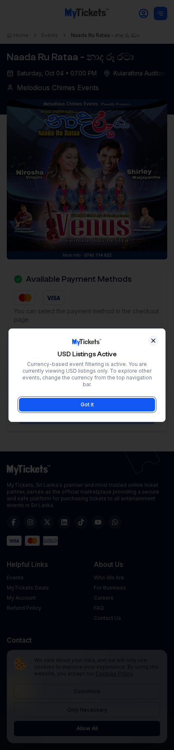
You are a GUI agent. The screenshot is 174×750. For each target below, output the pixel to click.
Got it (87, 404)
